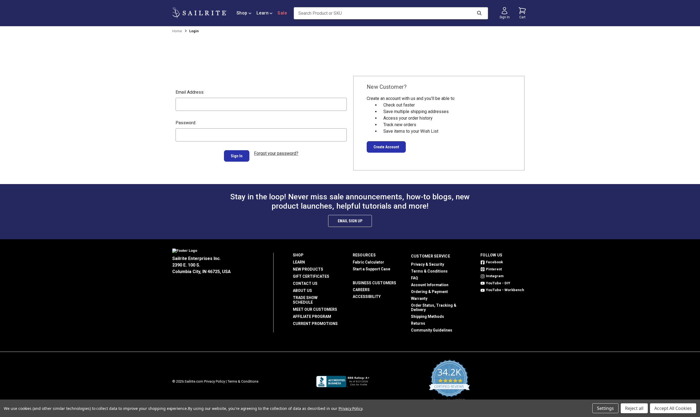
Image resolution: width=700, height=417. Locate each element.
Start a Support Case (371, 269)
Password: (186, 122)
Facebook (494, 262)
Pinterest (494, 269)
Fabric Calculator (368, 262)
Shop (242, 13)
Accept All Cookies (673, 408)
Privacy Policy (214, 381)
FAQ (414, 278)
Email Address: (190, 92)
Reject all (634, 408)
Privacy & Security (427, 264)
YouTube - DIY (498, 283)
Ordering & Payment (429, 291)
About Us (302, 290)
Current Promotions (315, 323)
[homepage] (199, 13)
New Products (308, 269)
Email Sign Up (350, 221)
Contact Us (305, 283)
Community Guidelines (431, 330)
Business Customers (374, 283)
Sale (282, 13)
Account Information (429, 285)
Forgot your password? (276, 153)
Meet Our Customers (315, 309)
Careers (361, 290)
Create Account (386, 147)
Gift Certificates (311, 276)
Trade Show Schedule (305, 299)
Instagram (495, 276)
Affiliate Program (312, 316)
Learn (262, 13)
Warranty (419, 298)
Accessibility (367, 296)
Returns (418, 323)
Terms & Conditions (429, 271)
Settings (605, 408)
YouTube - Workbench (505, 290)
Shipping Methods (427, 316)
